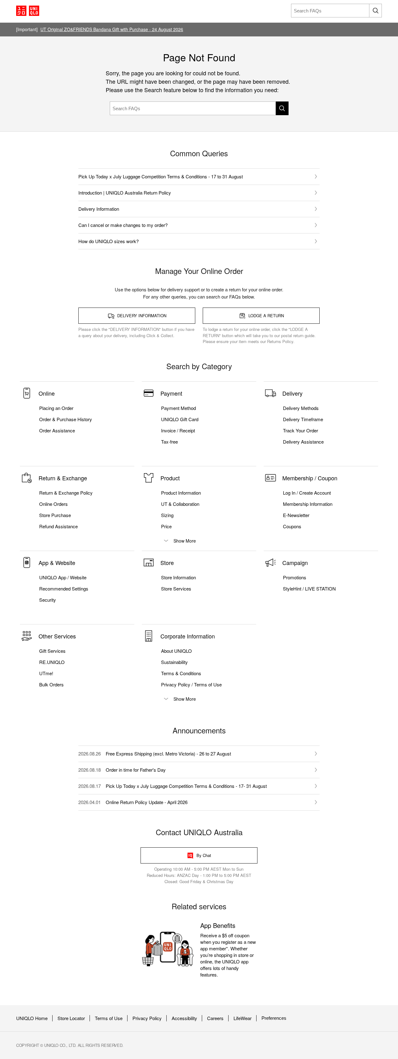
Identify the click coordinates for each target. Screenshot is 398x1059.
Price (166, 526)
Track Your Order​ (300, 430)
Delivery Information (98, 208)
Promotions (294, 577)
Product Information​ (181, 493)
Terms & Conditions (181, 673)
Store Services (176, 589)
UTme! (46, 673)
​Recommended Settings (63, 589)
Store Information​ (178, 577)
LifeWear (243, 1018)
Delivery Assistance (303, 442)
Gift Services (52, 651)
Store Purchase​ (55, 515)
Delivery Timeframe (303, 419)
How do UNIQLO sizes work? (108, 241)
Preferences (273, 1018)
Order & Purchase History (65, 419)
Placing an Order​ (56, 408)
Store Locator (71, 1018)
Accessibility (184, 1018)
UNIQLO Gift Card (179, 419)
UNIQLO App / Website (62, 577)
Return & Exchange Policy (66, 493)
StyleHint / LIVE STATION (309, 589)
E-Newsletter (296, 515)
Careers (215, 1018)
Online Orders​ (53, 504)
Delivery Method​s (301, 408)
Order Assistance (57, 430)
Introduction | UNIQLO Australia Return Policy (124, 192)
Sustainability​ (174, 662)
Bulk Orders (51, 684)
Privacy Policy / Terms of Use (191, 684)
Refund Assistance (58, 526)
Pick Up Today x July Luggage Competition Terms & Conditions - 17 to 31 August (160, 176)
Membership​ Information (307, 504)
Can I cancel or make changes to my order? (123, 225)
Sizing (167, 515)
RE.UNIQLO (52, 662)
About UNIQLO (176, 651)
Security (47, 600)
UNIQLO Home (32, 1018)
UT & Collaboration (180, 504)
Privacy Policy (147, 1018)
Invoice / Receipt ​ (178, 430)
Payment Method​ (178, 408)
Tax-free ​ (170, 442)
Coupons (292, 526)
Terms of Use (109, 1018)
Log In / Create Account (307, 493)
